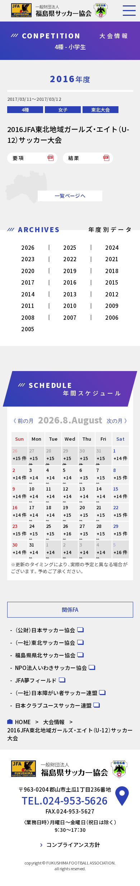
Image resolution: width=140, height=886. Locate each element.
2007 (69, 317)
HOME (23, 722)
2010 (69, 305)
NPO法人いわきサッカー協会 (51, 667)
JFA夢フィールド (36, 680)
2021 (111, 259)
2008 (27, 317)
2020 (27, 271)
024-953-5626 (75, 800)
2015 (111, 282)
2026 (27, 247)
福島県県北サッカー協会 (45, 655)
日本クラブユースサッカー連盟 (53, 705)
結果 (74, 157)
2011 (27, 305)
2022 (69, 259)
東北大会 (100, 109)
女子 (62, 109)
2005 (27, 329)
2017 (27, 282)
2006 (111, 317)
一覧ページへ (70, 195)
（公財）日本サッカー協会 (45, 630)
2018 (111, 271)
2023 (27, 259)
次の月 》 (118, 421)
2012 (111, 294)
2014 (27, 294)
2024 (111, 247)
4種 (25, 109)
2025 (69, 247)
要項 (19, 157)
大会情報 (54, 722)
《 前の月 (22, 421)
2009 (111, 305)
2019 (69, 271)
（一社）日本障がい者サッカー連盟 (56, 693)
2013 (69, 294)
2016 (69, 282)
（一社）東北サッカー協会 (45, 642)
